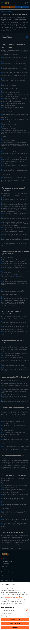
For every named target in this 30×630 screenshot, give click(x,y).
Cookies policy (8, 597)
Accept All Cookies (15, 619)
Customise (15, 627)
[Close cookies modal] (28, 584)
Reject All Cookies (15, 623)
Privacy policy (18, 597)
